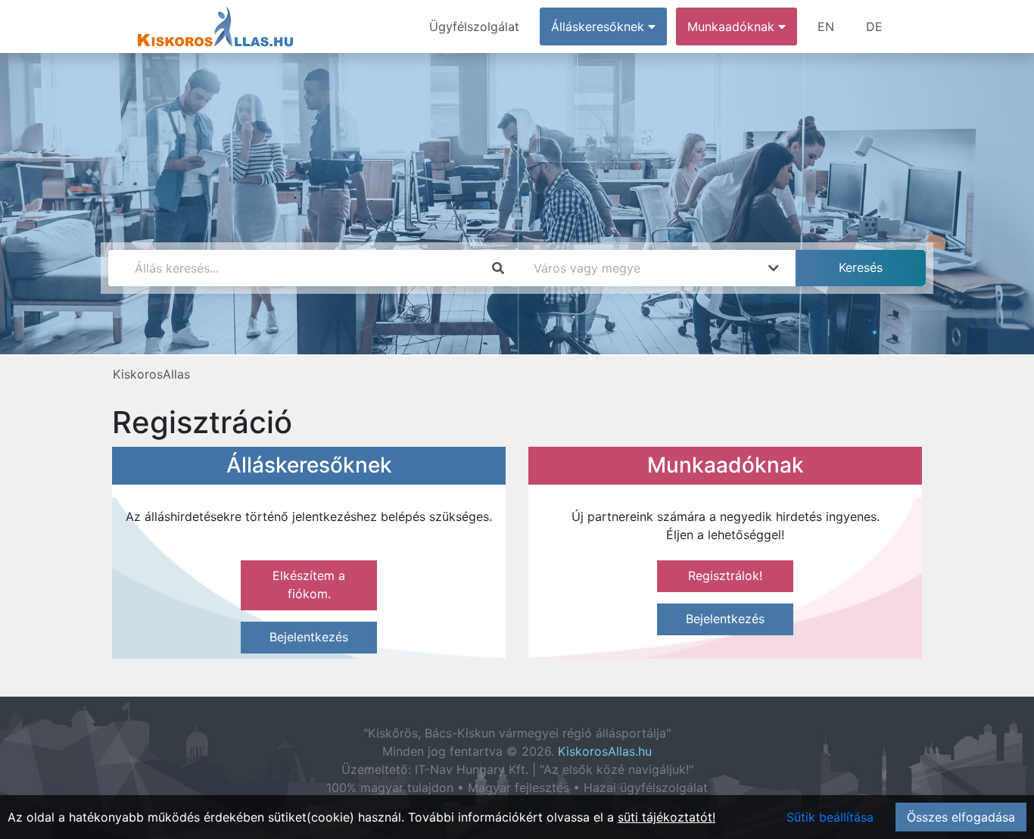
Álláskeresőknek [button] (599, 26)
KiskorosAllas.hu (605, 751)
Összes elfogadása (961, 817)
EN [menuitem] (826, 26)
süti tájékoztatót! (666, 817)
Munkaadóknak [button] (732, 26)
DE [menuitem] (874, 26)
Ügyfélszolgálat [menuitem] (474, 26)
